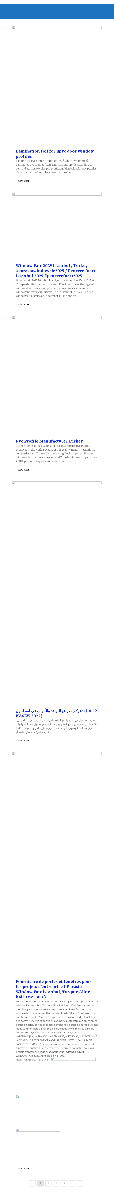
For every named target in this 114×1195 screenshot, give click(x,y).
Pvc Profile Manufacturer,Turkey (49, 441)
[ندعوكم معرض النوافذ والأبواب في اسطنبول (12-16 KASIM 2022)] (57, 593)
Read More (23, 181)
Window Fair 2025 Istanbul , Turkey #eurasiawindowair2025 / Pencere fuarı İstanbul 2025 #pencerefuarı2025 (55, 270)
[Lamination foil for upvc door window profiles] (57, 85)
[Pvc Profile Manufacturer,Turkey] (57, 375)
